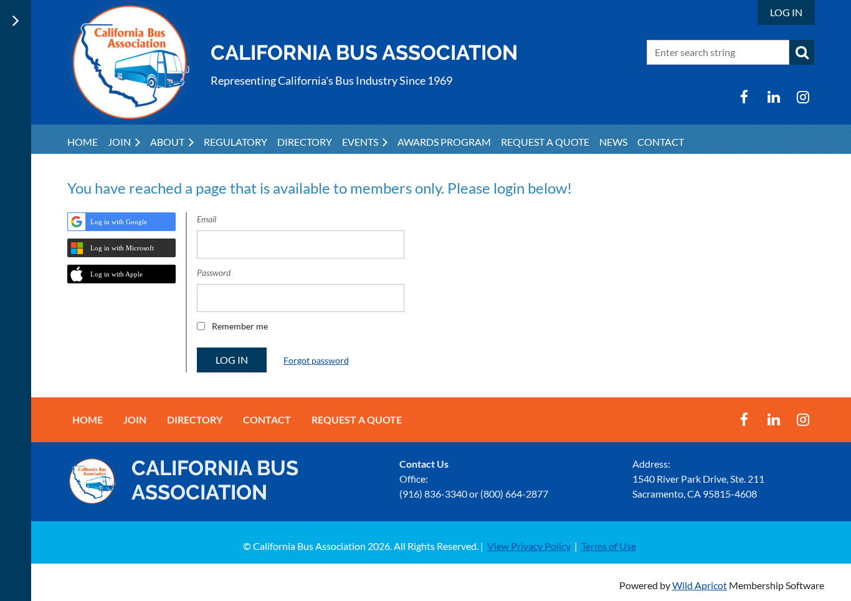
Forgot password (316, 360)
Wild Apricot (699, 585)
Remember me (240, 326)
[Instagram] (803, 97)
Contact (267, 419)
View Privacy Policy (529, 546)
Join (134, 419)
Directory (194, 419)
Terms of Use (608, 546)
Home (87, 419)
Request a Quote (356, 419)
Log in (786, 12)
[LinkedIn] (773, 97)
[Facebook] (744, 97)
